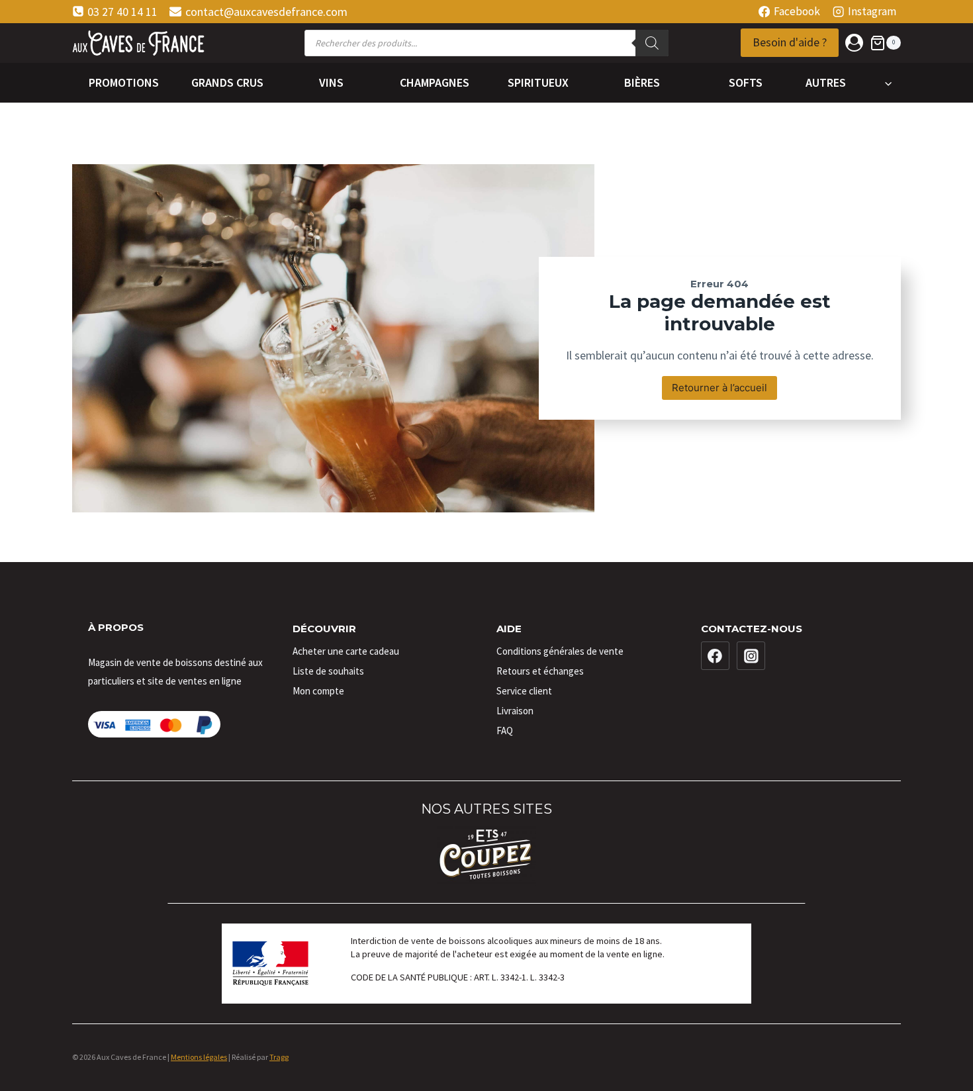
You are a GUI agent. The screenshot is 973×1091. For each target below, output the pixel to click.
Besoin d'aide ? (790, 42)
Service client (524, 691)
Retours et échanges (540, 671)
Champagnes (434, 82)
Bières (642, 82)
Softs (746, 82)
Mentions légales (199, 1057)
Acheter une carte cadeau (346, 651)
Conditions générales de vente (560, 651)
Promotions (124, 82)
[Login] (854, 42)
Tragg (279, 1057)
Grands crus (227, 82)
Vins (331, 82)
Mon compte (318, 691)
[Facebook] (715, 656)
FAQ (504, 730)
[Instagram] (751, 656)
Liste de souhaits (328, 671)
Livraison (514, 710)
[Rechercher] (652, 43)
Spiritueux (538, 82)
